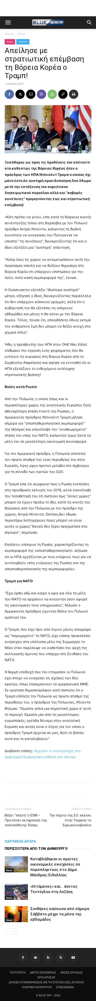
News (21, 34)
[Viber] (41, 94)
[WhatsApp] (52, 94)
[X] (20, 94)
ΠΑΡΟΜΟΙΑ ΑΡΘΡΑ (20, 841)
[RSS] (48, 957)
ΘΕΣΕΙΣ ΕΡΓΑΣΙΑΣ (71, 972)
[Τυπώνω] (73, 94)
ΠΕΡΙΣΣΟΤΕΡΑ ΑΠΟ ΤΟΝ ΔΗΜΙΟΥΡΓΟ (36, 849)
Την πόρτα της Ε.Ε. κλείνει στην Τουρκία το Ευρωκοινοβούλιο (70, 820)
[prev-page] (7, 931)
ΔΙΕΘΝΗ (22, 41)
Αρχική (9, 34)
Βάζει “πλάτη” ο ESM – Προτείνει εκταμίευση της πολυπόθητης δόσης (26, 820)
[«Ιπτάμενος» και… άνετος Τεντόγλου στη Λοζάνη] (16, 892)
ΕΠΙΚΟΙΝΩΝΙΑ (65, 987)
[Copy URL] (63, 94)
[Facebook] (9, 94)
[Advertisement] (48, 8)
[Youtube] (73, 957)
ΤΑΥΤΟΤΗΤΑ (18, 972)
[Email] (30, 94)
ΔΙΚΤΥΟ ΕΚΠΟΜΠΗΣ (43, 972)
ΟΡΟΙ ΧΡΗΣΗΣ (46, 977)
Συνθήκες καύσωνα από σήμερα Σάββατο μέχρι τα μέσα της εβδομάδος (59, 914)
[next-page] (15, 931)
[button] (7, 22)
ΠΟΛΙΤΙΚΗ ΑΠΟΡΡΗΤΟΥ (37, 987)
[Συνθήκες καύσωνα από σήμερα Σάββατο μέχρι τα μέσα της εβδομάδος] (16, 914)
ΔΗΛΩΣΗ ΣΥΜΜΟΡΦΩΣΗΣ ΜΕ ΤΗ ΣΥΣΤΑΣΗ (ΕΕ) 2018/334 (46, 982)
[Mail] (35, 957)
